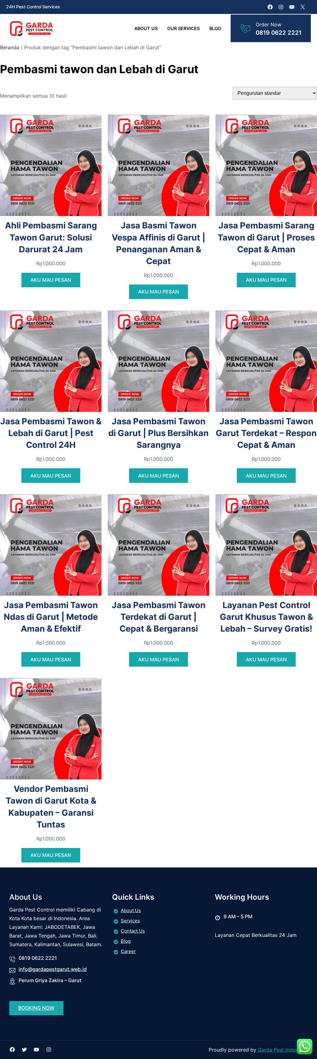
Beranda (9, 47)
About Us (131, 910)
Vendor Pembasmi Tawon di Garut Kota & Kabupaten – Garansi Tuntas (51, 806)
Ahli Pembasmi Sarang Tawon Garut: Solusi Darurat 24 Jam (51, 237)
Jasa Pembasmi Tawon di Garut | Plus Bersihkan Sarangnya (158, 433)
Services (130, 921)
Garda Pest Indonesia (282, 1050)
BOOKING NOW (36, 1008)
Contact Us (133, 931)
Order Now (268, 24)
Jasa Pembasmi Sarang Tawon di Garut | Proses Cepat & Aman (266, 237)
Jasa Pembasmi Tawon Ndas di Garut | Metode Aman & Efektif (51, 617)
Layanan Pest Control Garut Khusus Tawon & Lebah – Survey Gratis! (266, 617)
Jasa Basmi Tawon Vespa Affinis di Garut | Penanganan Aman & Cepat (158, 243)
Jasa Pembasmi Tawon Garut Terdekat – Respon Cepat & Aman (266, 433)
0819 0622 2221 (279, 32)
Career (128, 951)
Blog (126, 941)
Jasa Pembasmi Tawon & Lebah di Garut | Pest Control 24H (51, 433)
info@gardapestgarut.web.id (53, 969)
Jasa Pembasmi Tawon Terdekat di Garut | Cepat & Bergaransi (159, 617)
